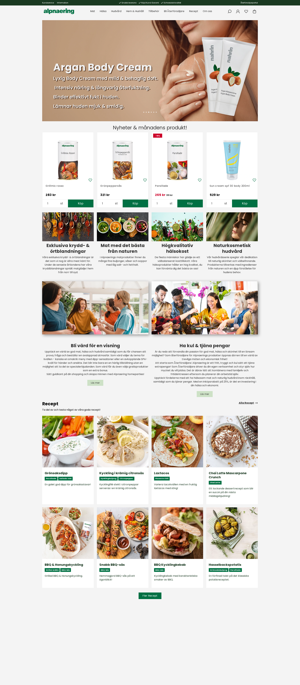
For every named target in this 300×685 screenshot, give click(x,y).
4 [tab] (151, 112)
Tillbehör (153, 11)
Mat (92, 11)
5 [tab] (153, 112)
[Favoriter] (246, 11)
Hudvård (116, 11)
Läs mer (95, 382)
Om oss (207, 11)
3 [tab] (149, 112)
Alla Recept (246, 403)
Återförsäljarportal (249, 2)
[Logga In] (238, 11)
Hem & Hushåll (135, 11)
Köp (80, 203)
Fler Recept (150, 596)
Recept (193, 11)
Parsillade (161, 186)
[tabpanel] (150, 70)
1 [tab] (143, 112)
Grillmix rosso (55, 186)
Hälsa (103, 11)
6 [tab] (156, 112)
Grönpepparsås (111, 186)
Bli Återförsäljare (174, 11)
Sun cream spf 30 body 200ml (230, 186)
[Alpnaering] (59, 11)
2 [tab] (146, 112)
